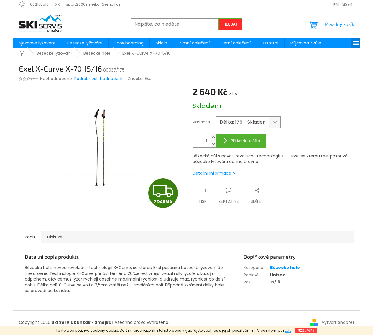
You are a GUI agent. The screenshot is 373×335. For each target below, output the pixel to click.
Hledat (230, 23)
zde (288, 330)
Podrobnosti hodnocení (98, 79)
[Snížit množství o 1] (213, 144)
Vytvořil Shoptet (338, 322)
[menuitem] (37, 43)
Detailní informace (212, 173)
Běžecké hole (285, 268)
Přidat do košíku (245, 140)
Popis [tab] (30, 237)
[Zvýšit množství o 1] (213, 137)
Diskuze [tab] (55, 237)
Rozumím (306, 330)
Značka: (140, 79)
